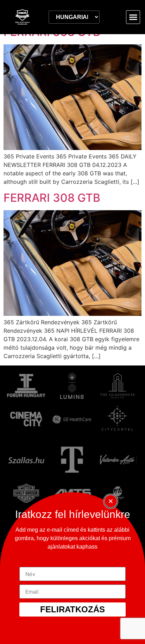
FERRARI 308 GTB (52, 198)
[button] (133, 17)
